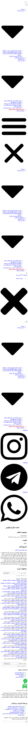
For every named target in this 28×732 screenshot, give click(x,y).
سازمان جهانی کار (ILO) (15, 56)
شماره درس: (23, 573)
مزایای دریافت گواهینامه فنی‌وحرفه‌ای (12, 52)
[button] (14, 140)
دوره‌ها (22, 9)
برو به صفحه (6, 663)
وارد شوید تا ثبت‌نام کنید (21, 550)
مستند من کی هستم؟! (15, 102)
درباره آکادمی (21, 59)
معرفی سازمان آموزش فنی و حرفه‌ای (11, 50)
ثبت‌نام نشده (24, 535)
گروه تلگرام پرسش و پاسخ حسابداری (12, 107)
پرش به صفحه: (22, 664)
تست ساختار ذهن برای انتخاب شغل (12, 100)
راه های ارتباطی (20, 110)
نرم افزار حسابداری (19, 57)
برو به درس (6, 573)
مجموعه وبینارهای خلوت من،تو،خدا (12, 103)
